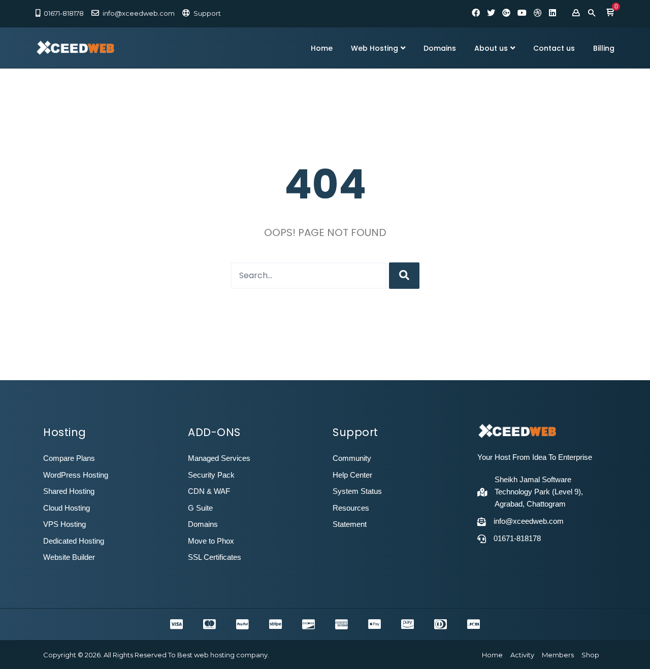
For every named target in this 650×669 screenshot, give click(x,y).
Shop (590, 655)
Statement (350, 524)
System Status (357, 491)
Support (207, 13)
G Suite (200, 508)
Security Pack (211, 475)
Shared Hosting (68, 491)
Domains (440, 48)
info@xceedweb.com (139, 13)
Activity (522, 655)
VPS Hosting (64, 524)
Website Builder (69, 557)
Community (352, 458)
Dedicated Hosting (73, 541)
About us (491, 48)
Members (558, 655)
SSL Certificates (214, 557)
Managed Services (219, 458)
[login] (576, 13)
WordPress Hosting (75, 475)
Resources (351, 508)
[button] (610, 13)
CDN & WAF (209, 491)
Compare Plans (69, 458)
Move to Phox (211, 541)
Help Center (352, 475)
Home (322, 48)
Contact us (554, 48)
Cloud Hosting (66, 508)
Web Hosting (374, 48)
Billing (603, 48)
